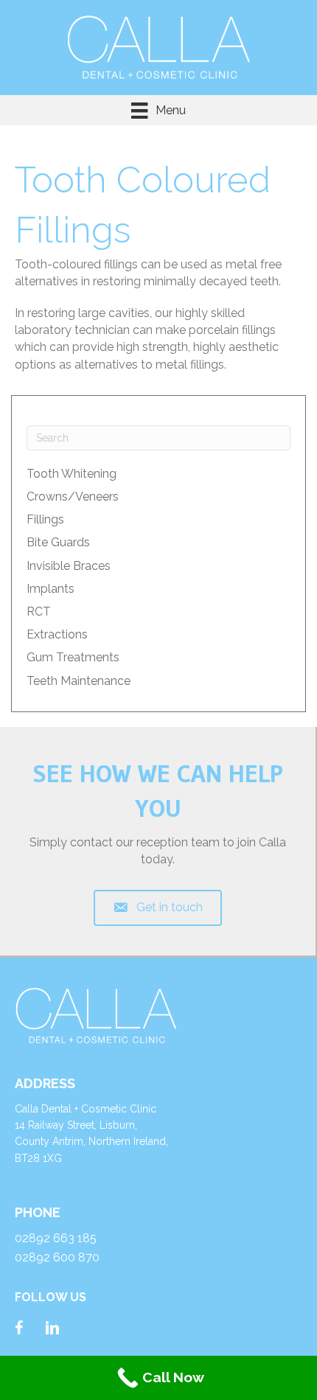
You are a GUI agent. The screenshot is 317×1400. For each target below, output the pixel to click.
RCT (39, 612)
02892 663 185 (56, 1238)
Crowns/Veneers (73, 497)
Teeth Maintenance (78, 681)
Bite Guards (58, 542)
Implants (50, 589)
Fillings (45, 519)
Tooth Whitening (71, 474)
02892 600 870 (57, 1257)
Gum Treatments (73, 657)
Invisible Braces (69, 566)
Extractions (57, 634)
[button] (158, 908)
